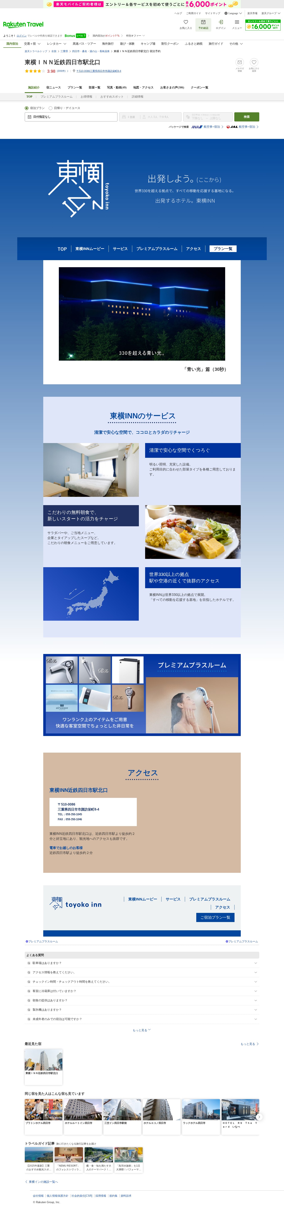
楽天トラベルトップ (36, 51)
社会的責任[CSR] (82, 1195)
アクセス (193, 249)
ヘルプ (178, 13)
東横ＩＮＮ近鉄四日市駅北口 (62, 62)
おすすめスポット (112, 96)
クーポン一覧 (199, 87)
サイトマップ (212, 13)
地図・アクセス (143, 87)
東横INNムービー (89, 249)
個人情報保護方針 (57, 1195)
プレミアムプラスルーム (57, 96)
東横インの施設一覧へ (43, 1181)
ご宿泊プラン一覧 (215, 917)
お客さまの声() (172, 87)
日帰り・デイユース (67, 108)
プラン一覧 (75, 87)
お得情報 (86, 96)
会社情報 (38, 1195)
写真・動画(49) (117, 87)
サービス (120, 249)
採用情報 (100, 1195)
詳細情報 (137, 96)
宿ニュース (53, 87)
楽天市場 (252, 13)
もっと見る (248, 1044)
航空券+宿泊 (212, 126)
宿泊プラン (37, 108)
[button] (59, 1051)
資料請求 (126, 1195)
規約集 (113, 1195)
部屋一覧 (94, 87)
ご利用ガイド (193, 13)
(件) (61, 71)
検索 (247, 116)
